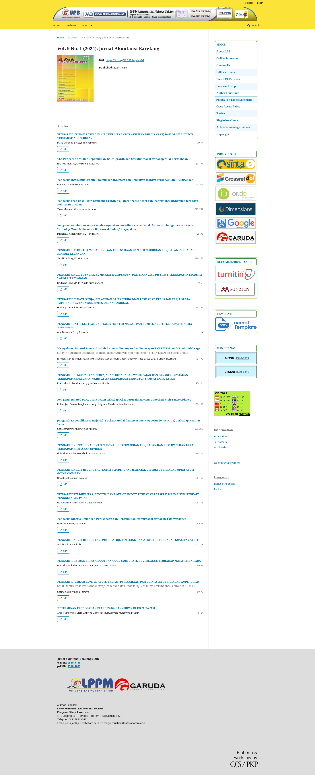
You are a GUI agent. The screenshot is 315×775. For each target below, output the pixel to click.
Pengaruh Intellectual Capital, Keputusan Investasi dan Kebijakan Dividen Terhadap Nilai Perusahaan (125, 180)
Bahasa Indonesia (224, 483)
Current (56, 25)
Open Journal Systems (227, 462)
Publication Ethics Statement (234, 99)
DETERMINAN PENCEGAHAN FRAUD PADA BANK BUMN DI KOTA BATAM (106, 608)
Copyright (222, 134)
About (86, 25)
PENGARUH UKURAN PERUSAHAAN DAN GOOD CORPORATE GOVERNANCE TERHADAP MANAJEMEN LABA (129, 560)
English (218, 489)
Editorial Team (225, 72)
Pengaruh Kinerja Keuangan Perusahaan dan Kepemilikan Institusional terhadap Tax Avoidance (121, 519)
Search (255, 25)
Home (60, 37)
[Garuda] (236, 243)
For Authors (220, 442)
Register (248, 2)
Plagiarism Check (227, 120)
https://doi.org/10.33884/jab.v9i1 (125, 60)
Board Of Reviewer (228, 79)
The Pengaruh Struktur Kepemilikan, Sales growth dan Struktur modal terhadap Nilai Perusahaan (122, 159)
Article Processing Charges (233, 127)
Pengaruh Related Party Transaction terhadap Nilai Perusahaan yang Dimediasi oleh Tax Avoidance (124, 399)
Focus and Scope (226, 86)
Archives (71, 25)
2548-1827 (74, 666)
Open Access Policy (228, 106)
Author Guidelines (227, 93)
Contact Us (223, 65)
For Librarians (221, 447)
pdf (64, 149)
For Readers (220, 436)
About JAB (223, 51)
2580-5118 (74, 662)
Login (260, 2)
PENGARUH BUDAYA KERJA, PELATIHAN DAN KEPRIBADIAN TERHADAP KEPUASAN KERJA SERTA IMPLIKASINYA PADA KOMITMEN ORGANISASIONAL (123, 301)
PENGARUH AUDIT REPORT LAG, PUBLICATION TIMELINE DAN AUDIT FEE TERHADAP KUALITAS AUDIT (128, 539)
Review (220, 113)
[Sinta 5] (236, 169)
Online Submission (227, 58)
